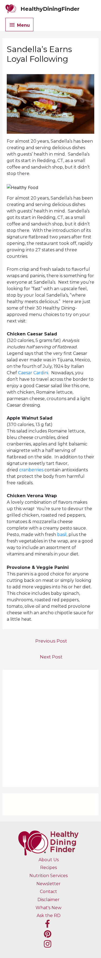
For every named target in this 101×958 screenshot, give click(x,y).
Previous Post (51, 641)
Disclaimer (48, 899)
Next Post (51, 657)
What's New (48, 907)
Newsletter (48, 883)
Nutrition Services (48, 875)
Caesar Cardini (33, 372)
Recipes (48, 867)
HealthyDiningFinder (49, 9)
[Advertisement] (50, 728)
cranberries (31, 469)
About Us (49, 859)
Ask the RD (49, 915)
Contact (48, 891)
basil (62, 534)
